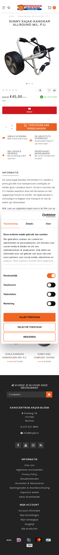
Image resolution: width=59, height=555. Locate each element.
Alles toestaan (29, 317)
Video (29, 112)
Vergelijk (29, 524)
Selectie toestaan (30, 327)
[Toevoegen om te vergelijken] (54, 90)
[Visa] (29, 545)
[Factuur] (29, 540)
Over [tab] (48, 223)
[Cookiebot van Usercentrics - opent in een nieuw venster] (42, 215)
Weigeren (29, 337)
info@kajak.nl (31, 432)
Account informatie (29, 510)
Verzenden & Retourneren (29, 483)
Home (12, 16)
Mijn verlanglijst (29, 519)
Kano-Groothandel (29, 496)
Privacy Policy (29, 474)
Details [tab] (29, 223)
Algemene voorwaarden (29, 469)
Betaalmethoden (29, 478)
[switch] (51, 285)
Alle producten (29, 528)
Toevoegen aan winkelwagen (38, 127)
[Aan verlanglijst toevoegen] (49, 90)
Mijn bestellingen (29, 515)
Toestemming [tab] (10, 223)
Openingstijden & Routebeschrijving (30, 487)
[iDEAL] (19, 540)
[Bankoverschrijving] (9, 540)
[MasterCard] (38, 540)
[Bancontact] (48, 540)
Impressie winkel (29, 492)
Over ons (30, 465)
